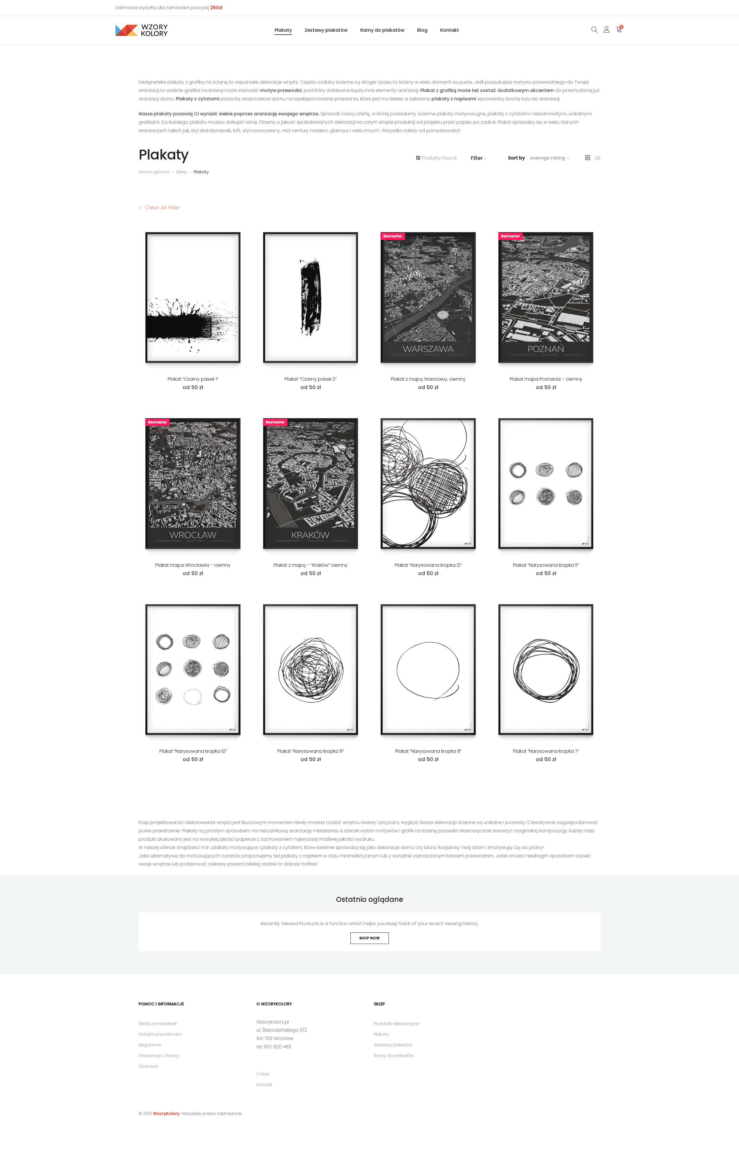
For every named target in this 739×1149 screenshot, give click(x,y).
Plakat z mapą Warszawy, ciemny (428, 379)
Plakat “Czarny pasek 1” (193, 379)
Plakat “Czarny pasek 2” (311, 379)
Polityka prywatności (160, 1034)
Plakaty (283, 30)
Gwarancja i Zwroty (159, 1055)
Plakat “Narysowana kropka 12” (428, 565)
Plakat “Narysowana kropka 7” (546, 751)
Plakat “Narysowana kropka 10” (193, 751)
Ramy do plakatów (382, 30)
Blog (422, 30)
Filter (477, 158)
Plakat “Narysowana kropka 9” (310, 751)
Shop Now (369, 938)
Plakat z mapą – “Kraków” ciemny (311, 565)
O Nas (262, 1074)
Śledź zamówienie (158, 1023)
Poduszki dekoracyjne (396, 1023)
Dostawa (148, 1066)
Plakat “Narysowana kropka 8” (428, 751)
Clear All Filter (162, 207)
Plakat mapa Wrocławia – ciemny (193, 565)
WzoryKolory (166, 1113)
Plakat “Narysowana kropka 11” (546, 565)
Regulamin (150, 1045)
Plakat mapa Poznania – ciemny (546, 379)
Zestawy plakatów (326, 30)
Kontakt (449, 30)
